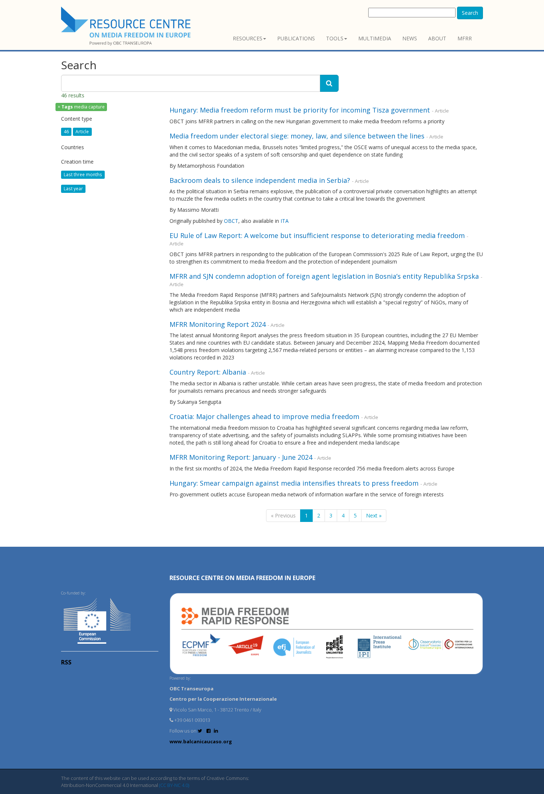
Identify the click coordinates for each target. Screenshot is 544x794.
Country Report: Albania (208, 372)
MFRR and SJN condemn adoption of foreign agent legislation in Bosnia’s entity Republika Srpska (324, 276)
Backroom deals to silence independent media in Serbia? (259, 180)
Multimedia (374, 38)
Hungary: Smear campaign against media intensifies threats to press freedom (294, 483)
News (409, 38)
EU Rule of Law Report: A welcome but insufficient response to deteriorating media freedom (317, 235)
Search (470, 12)
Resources (247, 38)
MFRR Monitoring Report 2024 (218, 324)
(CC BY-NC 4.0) (174, 785)
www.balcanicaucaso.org (200, 741)
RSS (66, 662)
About (437, 38)
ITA (285, 220)
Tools (334, 38)
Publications (296, 38)
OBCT (231, 220)
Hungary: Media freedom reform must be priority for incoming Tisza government (299, 109)
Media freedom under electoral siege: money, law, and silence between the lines (296, 135)
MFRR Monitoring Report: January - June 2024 (241, 457)
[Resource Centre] (127, 26)
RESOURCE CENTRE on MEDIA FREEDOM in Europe (242, 578)
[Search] (329, 83)
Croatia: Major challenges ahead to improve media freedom (265, 416)
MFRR (464, 38)
